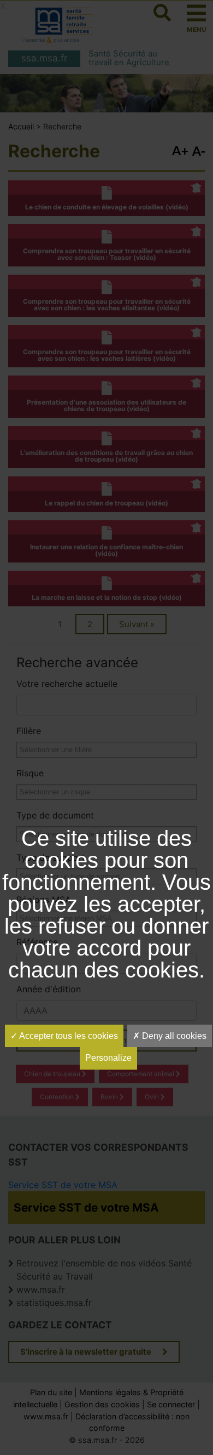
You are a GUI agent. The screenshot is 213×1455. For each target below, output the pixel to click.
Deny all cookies (173, 1036)
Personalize (108, 1057)
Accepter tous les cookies (67, 1036)
